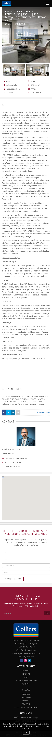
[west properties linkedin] (29, 660)
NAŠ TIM (26, 674)
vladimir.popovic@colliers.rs (18, 458)
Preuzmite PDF (43, 413)
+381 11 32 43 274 (13, 462)
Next (45, 70)
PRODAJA (26, 694)
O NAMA (26, 670)
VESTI (26, 677)
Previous (4, 70)
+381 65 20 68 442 (13, 466)
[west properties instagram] (25, 660)
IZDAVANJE (26, 697)
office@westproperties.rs (26, 650)
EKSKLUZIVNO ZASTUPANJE (26, 707)
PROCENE (26, 704)
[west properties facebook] (21, 660)
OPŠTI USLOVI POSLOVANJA (26, 717)
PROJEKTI (26, 700)
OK (47, 613)
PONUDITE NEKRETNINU (26, 680)
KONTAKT (26, 684)
